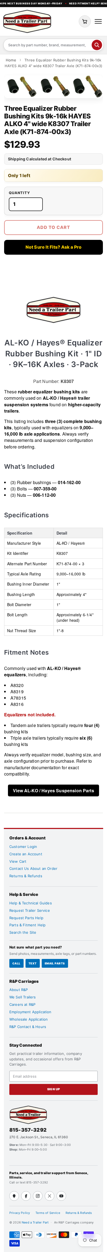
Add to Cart (53, 227)
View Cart (17, 861)
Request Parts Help (26, 918)
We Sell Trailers (22, 997)
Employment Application (30, 1012)
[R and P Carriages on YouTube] (61, 1196)
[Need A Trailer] (28, 1114)
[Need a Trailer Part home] (27, 21)
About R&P (18, 989)
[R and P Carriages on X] (49, 1196)
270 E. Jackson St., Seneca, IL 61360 (38, 1137)
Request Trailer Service (29, 910)
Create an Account (25, 854)
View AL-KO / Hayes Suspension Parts (53, 790)
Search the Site (22, 932)
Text (33, 963)
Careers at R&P (22, 1004)
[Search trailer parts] (97, 45)
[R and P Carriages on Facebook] (26, 1196)
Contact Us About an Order (33, 868)
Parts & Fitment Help (27, 925)
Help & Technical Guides (30, 903)
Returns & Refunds (25, 876)
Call (16, 963)
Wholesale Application (28, 1019)
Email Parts (55, 963)
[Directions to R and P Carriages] (14, 1196)
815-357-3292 (28, 1130)
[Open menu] (98, 21)
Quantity (19, 193)
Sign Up (53, 1089)
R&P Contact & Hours (27, 1026)
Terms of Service (47, 1213)
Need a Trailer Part (35, 1222)
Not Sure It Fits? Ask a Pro (53, 247)
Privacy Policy (19, 1213)
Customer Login (23, 846)
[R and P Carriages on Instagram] (38, 1196)
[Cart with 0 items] (85, 21)
